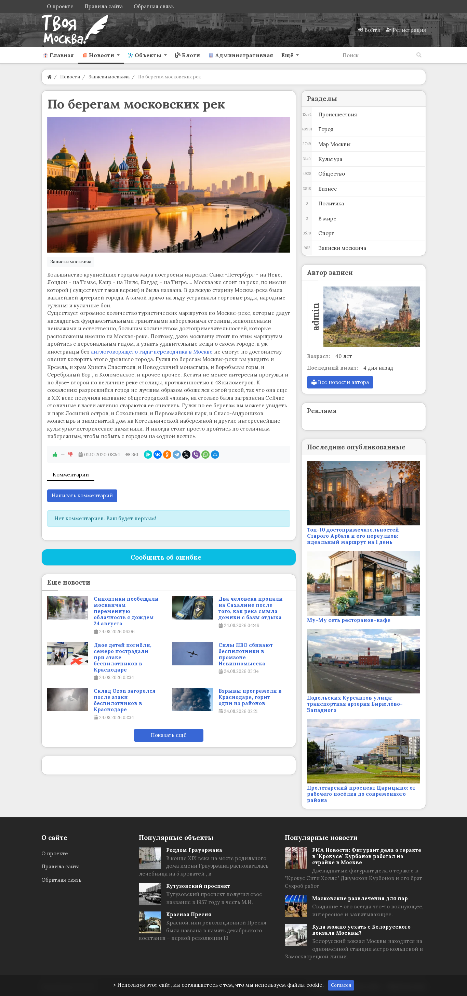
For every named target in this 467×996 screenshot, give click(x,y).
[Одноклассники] (167, 454)
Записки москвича (70, 262)
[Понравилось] (55, 454)
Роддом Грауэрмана (194, 850)
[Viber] (196, 454)
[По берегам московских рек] (168, 185)
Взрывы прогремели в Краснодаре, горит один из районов (250, 697)
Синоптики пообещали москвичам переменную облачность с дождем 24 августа (126, 611)
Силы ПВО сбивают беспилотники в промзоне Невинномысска (245, 654)
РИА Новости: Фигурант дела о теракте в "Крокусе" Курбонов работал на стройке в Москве (366, 856)
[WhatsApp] (205, 454)
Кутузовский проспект (198, 886)
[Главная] (49, 77)
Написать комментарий (82, 495)
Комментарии (71, 474)
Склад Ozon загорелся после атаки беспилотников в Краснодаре (125, 700)
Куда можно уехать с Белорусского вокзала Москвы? (361, 929)
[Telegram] (177, 454)
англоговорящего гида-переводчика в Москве (152, 351)
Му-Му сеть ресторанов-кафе (348, 620)
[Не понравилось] (70, 454)
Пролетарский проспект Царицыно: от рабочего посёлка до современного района (361, 793)
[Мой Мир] (215, 454)
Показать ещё (169, 735)
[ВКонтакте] (158, 454)
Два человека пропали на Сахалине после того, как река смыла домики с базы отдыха (250, 608)
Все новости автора (343, 382)
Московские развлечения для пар (360, 898)
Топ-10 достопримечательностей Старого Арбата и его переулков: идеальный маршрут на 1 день (353, 535)
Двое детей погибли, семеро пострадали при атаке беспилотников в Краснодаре (122, 657)
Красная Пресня (188, 914)
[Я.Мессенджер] (148, 454)
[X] (186, 454)
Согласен (341, 985)
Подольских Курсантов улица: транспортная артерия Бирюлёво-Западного (355, 703)
